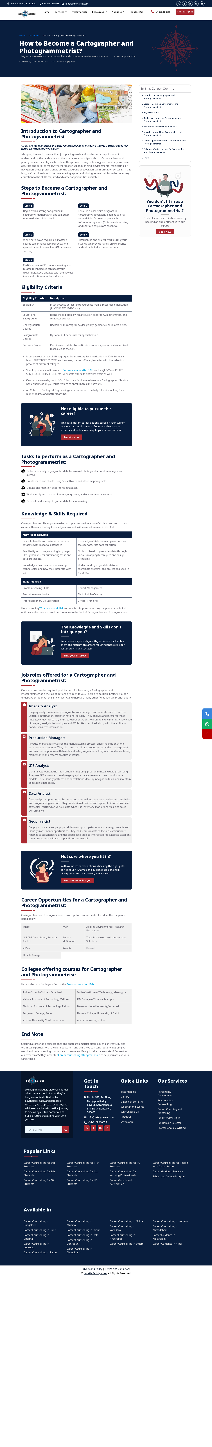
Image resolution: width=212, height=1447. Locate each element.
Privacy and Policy (91, 1269)
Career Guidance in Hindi (167, 1243)
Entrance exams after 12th (78, 370)
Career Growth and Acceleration (121, 1182)
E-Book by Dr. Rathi (132, 1101)
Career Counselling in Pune (40, 1230)
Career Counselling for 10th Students (40, 1182)
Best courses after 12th (80, 984)
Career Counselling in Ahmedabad (165, 1228)
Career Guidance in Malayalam (164, 1236)
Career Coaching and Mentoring (170, 1111)
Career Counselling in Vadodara (122, 1228)
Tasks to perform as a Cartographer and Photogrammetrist (161, 120)
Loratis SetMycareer (95, 1273)
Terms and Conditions (118, 1269)
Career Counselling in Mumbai (79, 1223)
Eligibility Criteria (150, 112)
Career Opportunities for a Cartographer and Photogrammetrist (164, 142)
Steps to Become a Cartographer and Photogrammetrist (160, 105)
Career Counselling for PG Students (125, 1164)
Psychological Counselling (165, 1102)
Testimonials (79, 11)
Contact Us (136, 11)
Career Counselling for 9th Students (39, 1173)
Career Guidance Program (168, 1171)
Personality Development (165, 1093)
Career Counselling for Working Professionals (123, 1173)
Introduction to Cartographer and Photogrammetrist (158, 97)
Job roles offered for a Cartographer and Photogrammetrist (162, 134)
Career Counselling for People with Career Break (170, 1164)
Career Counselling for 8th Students (39, 1164)
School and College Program (169, 1176)
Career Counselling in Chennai (36, 1236)
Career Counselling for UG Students (82, 1182)
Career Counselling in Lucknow (36, 1245)
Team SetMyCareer (39, 61)
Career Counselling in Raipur (41, 1252)
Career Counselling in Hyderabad (122, 1236)
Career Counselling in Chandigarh (79, 1250)
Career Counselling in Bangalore (36, 1223)
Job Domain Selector (169, 1123)
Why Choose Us (130, 1111)
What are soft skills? (51, 608)
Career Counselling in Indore (127, 1243)
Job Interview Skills (169, 1118)
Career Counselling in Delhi (83, 1235)
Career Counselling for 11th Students (83, 1164)
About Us (126, 1116)
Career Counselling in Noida (126, 1221)
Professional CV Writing (172, 1128)
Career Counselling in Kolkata (170, 1221)
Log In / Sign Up (185, 11)
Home (46, 11)
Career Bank (33, 35)
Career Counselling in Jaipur (83, 1230)
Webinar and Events (132, 1106)
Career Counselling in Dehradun (79, 1241)
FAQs (145, 157)
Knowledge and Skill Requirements (159, 126)
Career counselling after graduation (79, 1055)
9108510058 (162, 12)
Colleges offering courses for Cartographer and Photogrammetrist (163, 151)
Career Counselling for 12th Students (83, 1173)
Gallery (125, 1096)
